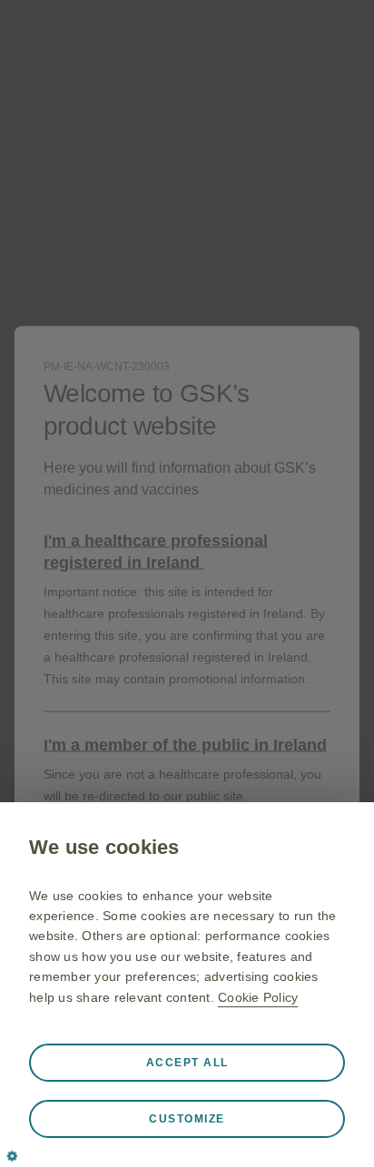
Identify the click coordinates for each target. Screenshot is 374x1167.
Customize (187, 1119)
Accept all (187, 1062)
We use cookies (104, 847)
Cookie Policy (258, 997)
